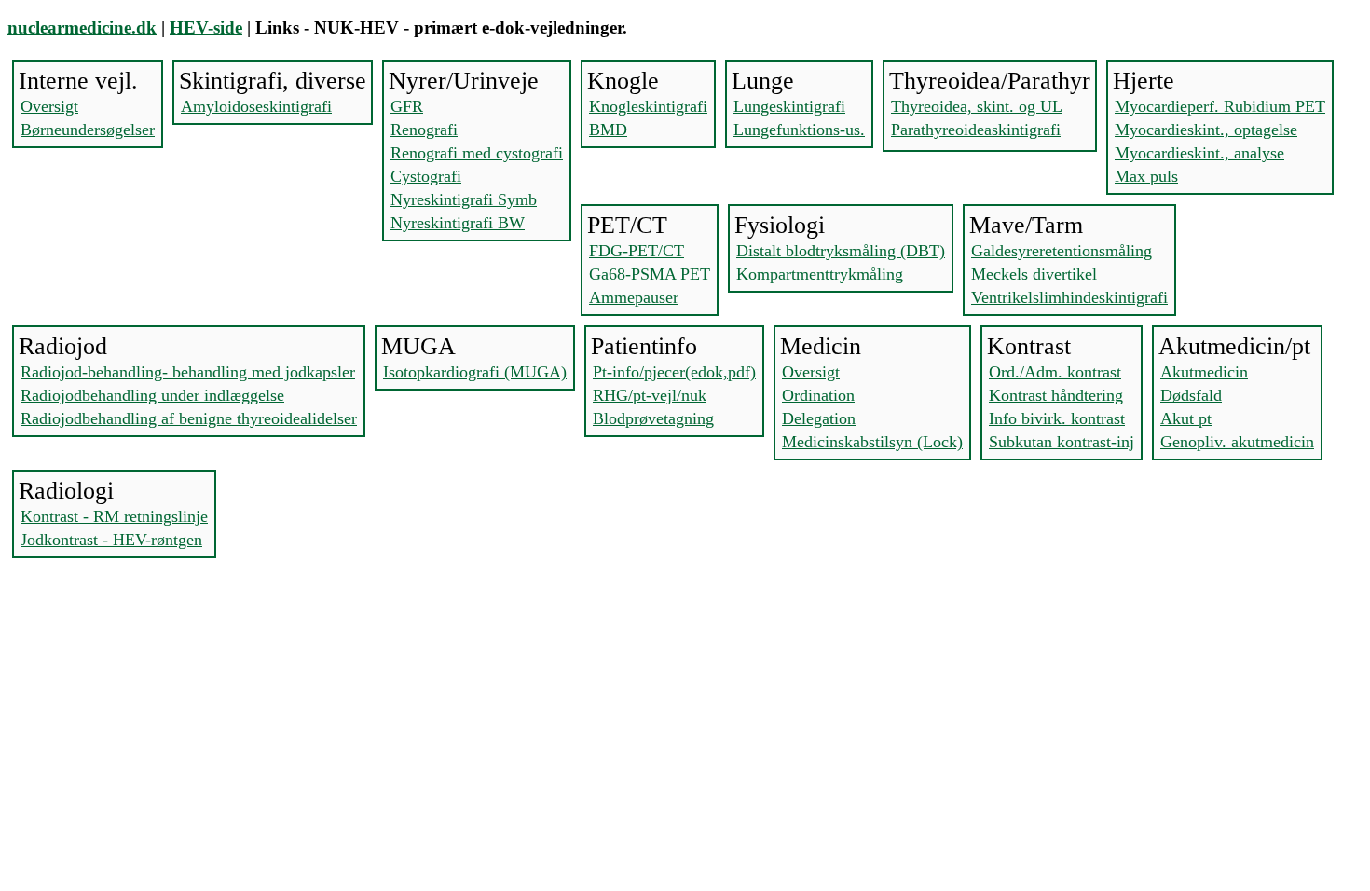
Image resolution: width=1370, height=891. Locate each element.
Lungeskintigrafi (789, 106)
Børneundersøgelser (88, 129)
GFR (406, 106)
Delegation (819, 418)
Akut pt (1186, 418)
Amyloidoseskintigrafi (256, 106)
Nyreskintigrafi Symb (463, 199)
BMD (608, 129)
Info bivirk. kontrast (1057, 418)
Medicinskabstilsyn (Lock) (872, 441)
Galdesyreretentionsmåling (1061, 250)
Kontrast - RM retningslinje (114, 516)
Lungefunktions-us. (799, 129)
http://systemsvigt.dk (67, 671)
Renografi (424, 129)
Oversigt (49, 106)
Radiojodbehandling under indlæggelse (152, 395)
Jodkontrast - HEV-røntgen (111, 539)
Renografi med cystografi (476, 153)
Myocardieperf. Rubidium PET (1220, 106)
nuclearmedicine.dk (82, 27)
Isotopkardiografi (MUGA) (475, 372)
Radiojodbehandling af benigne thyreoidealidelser (189, 418)
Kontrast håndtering (1056, 395)
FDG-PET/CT (636, 250)
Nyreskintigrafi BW (457, 222)
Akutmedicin (1204, 372)
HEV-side (206, 27)
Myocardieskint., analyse (1199, 153)
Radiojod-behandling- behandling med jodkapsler (188, 372)
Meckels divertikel (1034, 274)
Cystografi (425, 176)
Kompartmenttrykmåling (819, 274)
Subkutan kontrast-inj (1061, 441)
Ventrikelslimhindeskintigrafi (1069, 297)
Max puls (1146, 176)
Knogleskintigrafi (648, 106)
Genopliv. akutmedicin (1237, 441)
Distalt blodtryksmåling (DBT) (840, 250)
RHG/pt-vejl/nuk (649, 395)
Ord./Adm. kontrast (1055, 372)
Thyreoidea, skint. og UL (976, 106)
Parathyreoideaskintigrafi (976, 129)
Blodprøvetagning (653, 418)
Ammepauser (633, 297)
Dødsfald (1191, 395)
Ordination (818, 395)
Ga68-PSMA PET (649, 274)
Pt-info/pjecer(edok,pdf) (674, 372)
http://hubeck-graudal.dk (79, 688)
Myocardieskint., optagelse (1206, 129)
